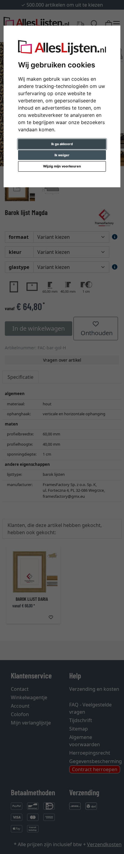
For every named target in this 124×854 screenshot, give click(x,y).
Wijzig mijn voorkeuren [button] (62, 166)
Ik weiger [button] (62, 155)
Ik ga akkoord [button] (62, 144)
